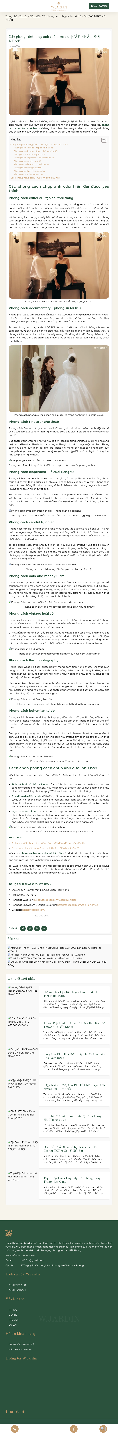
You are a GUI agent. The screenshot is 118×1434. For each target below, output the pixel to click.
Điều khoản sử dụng (21, 1349)
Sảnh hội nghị (17, 1290)
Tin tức (23, 16)
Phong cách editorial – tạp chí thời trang (33, 148)
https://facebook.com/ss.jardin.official (78, 904)
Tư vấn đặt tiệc (99, 6)
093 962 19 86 (28, 1255)
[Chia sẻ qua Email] (44, 928)
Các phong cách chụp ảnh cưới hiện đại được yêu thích (39, 144)
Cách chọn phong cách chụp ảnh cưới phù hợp (35, 178)
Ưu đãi (13, 1324)
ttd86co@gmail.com (32, 1260)
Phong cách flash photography (29, 171)
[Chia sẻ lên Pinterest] (30, 928)
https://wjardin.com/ (33, 909)
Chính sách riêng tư (21, 1344)
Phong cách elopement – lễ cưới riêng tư (34, 158)
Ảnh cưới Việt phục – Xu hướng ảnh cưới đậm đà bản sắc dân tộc (49, 843)
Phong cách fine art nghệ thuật (29, 154)
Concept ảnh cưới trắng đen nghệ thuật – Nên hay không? (45, 848)
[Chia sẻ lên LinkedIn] (37, 928)
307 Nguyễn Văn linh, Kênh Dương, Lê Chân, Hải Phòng (52, 1265)
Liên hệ (13, 1314)
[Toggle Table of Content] (102, 140)
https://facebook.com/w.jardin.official (55, 899)
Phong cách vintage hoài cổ (27, 168)
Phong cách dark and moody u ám (31, 164)
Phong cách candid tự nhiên (28, 161)
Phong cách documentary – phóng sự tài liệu (36, 151)
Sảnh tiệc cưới (18, 1285)
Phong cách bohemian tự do (28, 174)
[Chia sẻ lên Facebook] (23, 928)
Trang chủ (11, 16)
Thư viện (14, 1319)
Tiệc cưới (35, 16)
